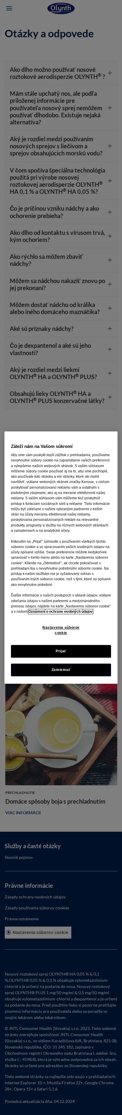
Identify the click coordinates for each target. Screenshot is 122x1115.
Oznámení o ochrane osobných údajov (60, 611)
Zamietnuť (61, 670)
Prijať (61, 651)
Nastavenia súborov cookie (61, 630)
